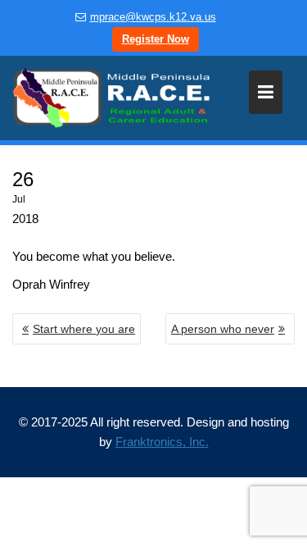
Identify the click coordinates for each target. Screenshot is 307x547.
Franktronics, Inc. (162, 442)
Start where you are (84, 328)
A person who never (222, 328)
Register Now (155, 39)
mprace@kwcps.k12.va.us (153, 17)
